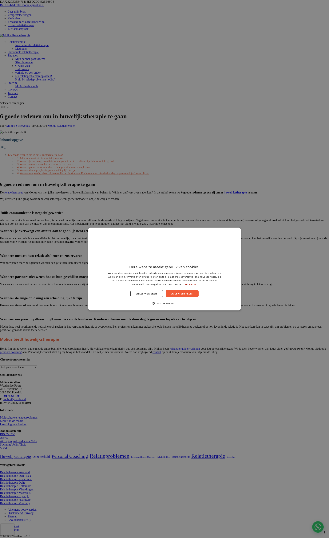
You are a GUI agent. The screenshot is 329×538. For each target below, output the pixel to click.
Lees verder (190, 284)
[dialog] (164, 269)
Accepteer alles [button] (182, 293)
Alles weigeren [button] (146, 293)
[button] (164, 303)
